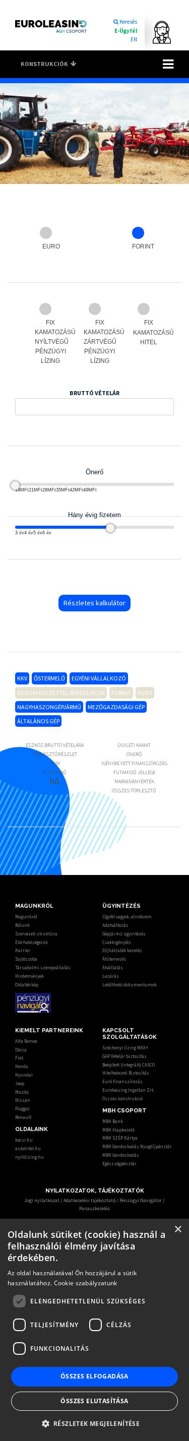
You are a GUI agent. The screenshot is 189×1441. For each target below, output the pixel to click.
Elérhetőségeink (31, 942)
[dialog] (94, 1330)
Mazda (22, 1092)
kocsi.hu (24, 1140)
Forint (143, 246)
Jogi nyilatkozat (41, 1200)
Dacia (21, 1049)
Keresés (128, 21)
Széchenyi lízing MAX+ (125, 1047)
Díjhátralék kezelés (122, 950)
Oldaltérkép (26, 984)
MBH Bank (112, 1121)
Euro (51, 246)
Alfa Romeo (26, 1041)
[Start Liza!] (157, 32)
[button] (94, 1423)
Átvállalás (112, 967)
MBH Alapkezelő (118, 1130)
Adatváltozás (115, 925)
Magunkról (26, 916)
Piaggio (22, 1108)
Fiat (19, 1057)
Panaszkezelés (94, 1208)
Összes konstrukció (122, 1098)
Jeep (19, 1083)
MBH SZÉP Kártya (120, 1138)
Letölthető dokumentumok (129, 984)
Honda (21, 1066)
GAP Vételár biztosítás (124, 1056)
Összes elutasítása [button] (94, 1401)
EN (134, 39)
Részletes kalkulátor (94, 602)
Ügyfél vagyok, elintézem (127, 916)
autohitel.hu (28, 1148)
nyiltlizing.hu (29, 1157)
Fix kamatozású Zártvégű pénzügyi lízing (101, 342)
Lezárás (110, 976)
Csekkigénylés (116, 942)
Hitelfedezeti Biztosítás (125, 1073)
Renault (23, 1117)
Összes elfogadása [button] (94, 1376)
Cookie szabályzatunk (85, 1283)
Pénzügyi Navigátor (140, 1200)
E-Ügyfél (125, 30)
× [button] (177, 1229)
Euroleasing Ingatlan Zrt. (128, 1090)
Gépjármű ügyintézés (124, 933)
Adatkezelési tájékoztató (89, 1200)
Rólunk (22, 925)
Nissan (22, 1100)
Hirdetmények (29, 976)
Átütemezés (114, 959)
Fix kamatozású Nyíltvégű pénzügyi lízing (52, 342)
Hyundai (24, 1075)
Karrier (22, 950)
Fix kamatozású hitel (150, 332)
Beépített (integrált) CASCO (128, 1065)
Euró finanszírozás (122, 1081)
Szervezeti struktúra (36, 933)
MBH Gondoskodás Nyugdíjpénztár (137, 1146)
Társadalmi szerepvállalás (43, 967)
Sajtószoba (26, 959)
